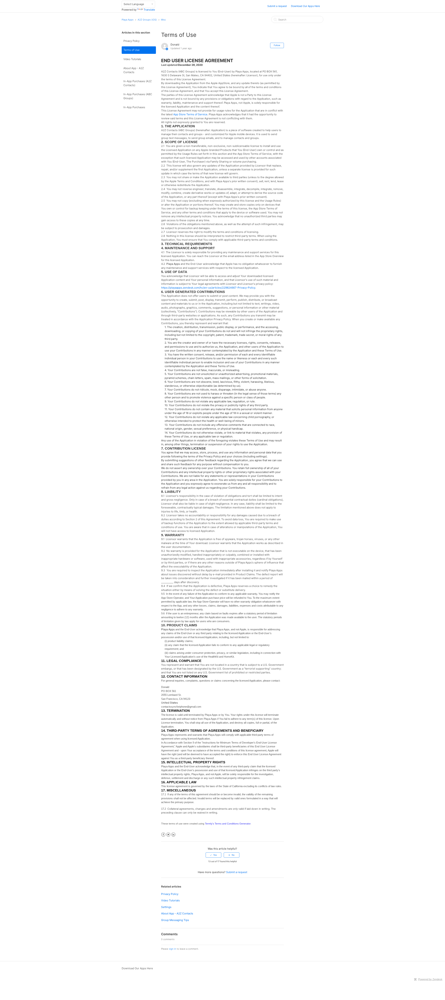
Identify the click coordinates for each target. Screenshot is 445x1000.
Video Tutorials (132, 59)
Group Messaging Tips (175, 920)
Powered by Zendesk (430, 979)
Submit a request (277, 6)
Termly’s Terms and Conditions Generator (227, 823)
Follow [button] (277, 45)
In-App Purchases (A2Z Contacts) (137, 83)
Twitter (168, 834)
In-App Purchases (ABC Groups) (137, 96)
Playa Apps (128, 19)
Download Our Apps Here (305, 6)
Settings (166, 907)
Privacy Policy (131, 41)
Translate (149, 9)
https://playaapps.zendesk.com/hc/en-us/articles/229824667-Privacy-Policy (208, 287)
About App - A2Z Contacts (133, 70)
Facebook (163, 834)
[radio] (213, 855)
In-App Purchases (134, 107)
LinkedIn (173, 834)
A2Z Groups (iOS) (147, 19)
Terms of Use (131, 50)
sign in (172, 948)
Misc (163, 19)
